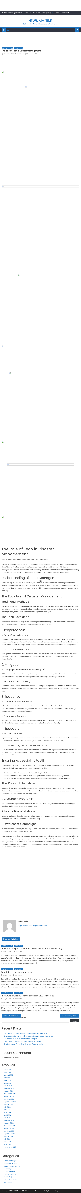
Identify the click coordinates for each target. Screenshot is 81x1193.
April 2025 (7, 1083)
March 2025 (8, 1086)
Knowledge (8, 1169)
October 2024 (9, 1099)
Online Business (9, 1171)
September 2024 (10, 1102)
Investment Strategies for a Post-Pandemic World (22, 1041)
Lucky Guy (19, 952)
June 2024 (7, 1110)
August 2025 (8, 1075)
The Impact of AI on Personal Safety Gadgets (20, 1039)
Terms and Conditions (32, 13)
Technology (19, 48)
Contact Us (65, 13)
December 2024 (10, 1094)
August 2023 (8, 1136)
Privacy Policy (47, 13)
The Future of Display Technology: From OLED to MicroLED (27, 996)
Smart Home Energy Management (17, 972)
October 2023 (9, 1131)
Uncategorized (9, 1182)
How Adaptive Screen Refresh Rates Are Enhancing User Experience (28, 1036)
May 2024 (7, 1112)
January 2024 (9, 1123)
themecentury (53, 1191)
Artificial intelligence (11, 1161)
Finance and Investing (12, 1166)
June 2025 (7, 1080)
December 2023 (10, 1126)
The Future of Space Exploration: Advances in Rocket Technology (31, 948)
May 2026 (7, 1070)
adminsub (20, 54)
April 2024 (7, 1115)
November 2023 (9, 1128)
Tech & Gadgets (7, 48)
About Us (56, 13)
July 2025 (7, 1078)
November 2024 (10, 1096)
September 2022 (10, 1147)
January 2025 (9, 1091)
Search (23, 1017)
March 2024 (8, 1118)
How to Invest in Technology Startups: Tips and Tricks (23, 1044)
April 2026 (7, 1072)
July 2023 (7, 1139)
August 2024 (8, 1104)
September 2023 (10, 1134)
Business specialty (10, 1163)
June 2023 (7, 1142)
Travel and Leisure (10, 1179)
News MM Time (41, 20)
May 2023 (7, 1144)
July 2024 (7, 1107)
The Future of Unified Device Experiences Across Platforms (25, 1033)
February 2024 (9, 1120)
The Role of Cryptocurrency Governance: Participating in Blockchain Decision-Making (12, 1016)
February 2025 (9, 1088)
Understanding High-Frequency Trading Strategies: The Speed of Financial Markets (70, 1016)
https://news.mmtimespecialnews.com (32, 925)
